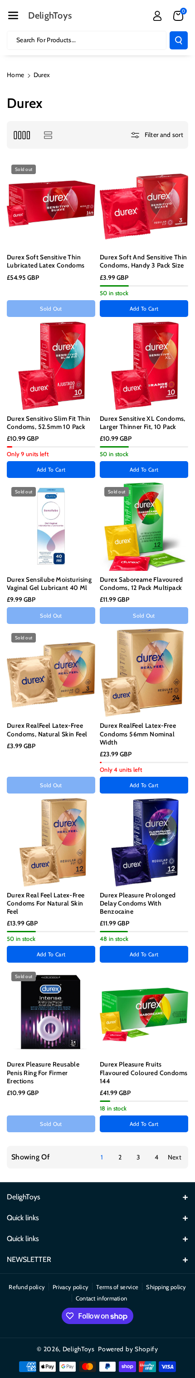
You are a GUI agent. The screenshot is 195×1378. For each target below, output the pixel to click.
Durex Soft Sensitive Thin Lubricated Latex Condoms (46, 261)
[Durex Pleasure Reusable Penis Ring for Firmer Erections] (51, 1011)
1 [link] (102, 1157)
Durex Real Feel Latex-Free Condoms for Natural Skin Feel (45, 903)
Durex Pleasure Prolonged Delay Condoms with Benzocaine (138, 903)
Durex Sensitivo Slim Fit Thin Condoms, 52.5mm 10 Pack (49, 422)
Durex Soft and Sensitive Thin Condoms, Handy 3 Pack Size (143, 261)
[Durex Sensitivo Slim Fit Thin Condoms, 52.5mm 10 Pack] (51, 365)
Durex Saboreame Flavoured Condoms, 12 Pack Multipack (141, 583)
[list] (48, 135)
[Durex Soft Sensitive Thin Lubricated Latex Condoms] (51, 204)
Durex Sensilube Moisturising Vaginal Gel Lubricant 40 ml (49, 583)
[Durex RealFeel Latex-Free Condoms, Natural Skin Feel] (51, 672)
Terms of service (117, 1286)
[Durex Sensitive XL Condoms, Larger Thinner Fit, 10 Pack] (144, 365)
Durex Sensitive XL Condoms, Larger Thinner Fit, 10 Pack (142, 422)
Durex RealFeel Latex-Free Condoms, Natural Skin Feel (47, 729)
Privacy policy (70, 1286)
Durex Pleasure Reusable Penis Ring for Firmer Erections (43, 1072)
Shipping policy (166, 1286)
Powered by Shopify (128, 1349)
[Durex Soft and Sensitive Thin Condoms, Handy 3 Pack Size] (144, 204)
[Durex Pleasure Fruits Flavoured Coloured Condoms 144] (144, 1011)
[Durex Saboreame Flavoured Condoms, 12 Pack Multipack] (144, 526)
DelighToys (79, 1349)
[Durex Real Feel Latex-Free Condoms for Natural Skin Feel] (51, 842)
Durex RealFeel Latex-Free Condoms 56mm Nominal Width (138, 733)
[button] (13, 15)
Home (15, 75)
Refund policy (27, 1286)
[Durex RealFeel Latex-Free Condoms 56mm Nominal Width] (144, 672)
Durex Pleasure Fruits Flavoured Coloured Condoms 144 (143, 1072)
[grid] (21, 135)
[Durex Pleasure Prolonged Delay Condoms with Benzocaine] (144, 842)
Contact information (101, 1298)
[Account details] (157, 16)
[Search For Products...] (179, 40)
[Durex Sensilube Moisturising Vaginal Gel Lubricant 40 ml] (51, 526)
